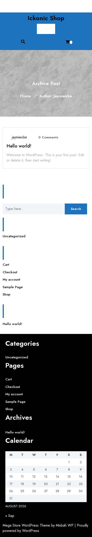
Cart (6, 264)
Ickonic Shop (46, 18)
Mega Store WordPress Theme (26, 525)
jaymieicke (19, 137)
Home (25, 96)
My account (11, 279)
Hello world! (18, 146)
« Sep (9, 515)
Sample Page (13, 287)
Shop (6, 294)
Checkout (10, 272)
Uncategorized (14, 236)
